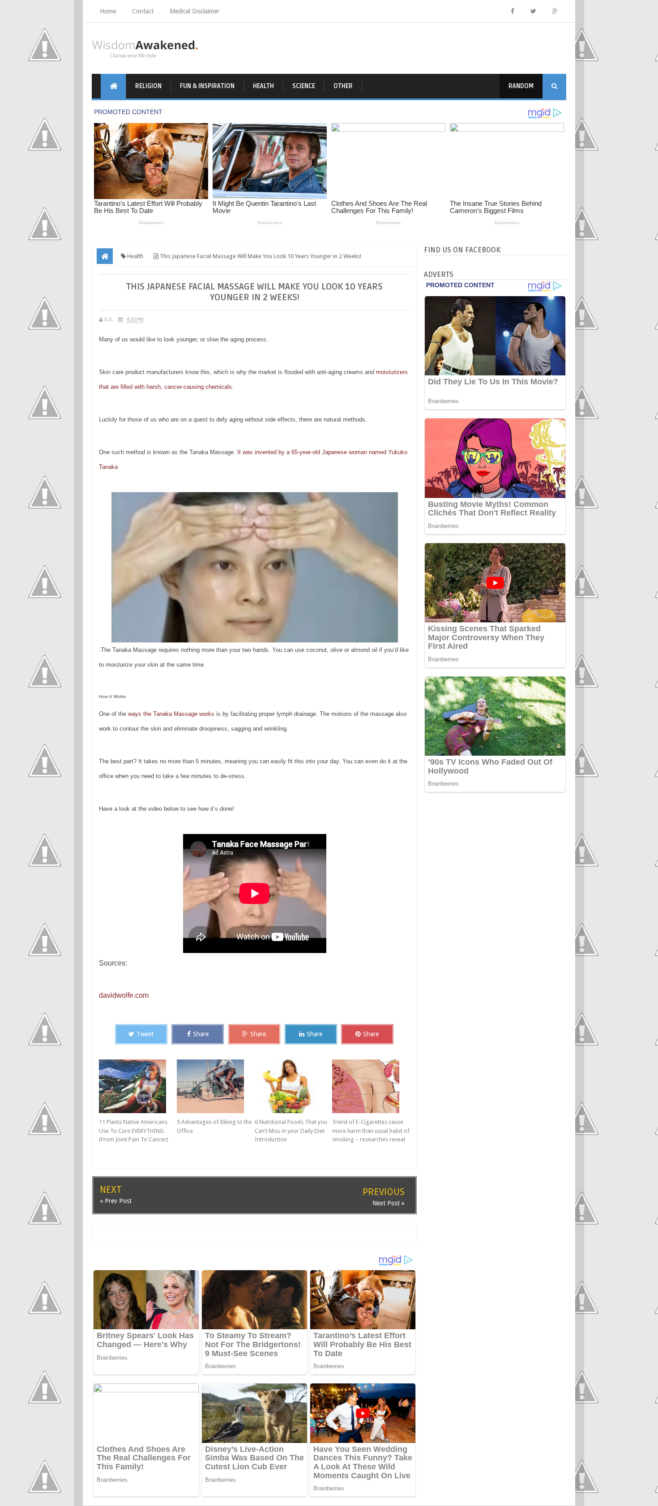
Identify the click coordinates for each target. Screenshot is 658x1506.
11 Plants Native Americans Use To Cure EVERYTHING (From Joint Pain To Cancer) (133, 1131)
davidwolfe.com (124, 995)
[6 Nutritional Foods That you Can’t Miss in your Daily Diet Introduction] (294, 1086)
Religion (148, 86)
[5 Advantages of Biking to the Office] (216, 1086)
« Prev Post (116, 1200)
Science (303, 86)
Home (108, 11)
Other (343, 86)
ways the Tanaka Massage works (171, 713)
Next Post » (388, 1203)
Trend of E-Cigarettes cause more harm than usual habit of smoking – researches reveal (371, 1131)
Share (201, 1034)
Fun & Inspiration (207, 86)
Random (521, 86)
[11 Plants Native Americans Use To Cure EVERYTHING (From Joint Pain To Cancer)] (138, 1086)
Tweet (145, 1034)
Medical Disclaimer (194, 11)
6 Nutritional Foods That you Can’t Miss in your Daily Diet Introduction (291, 1131)
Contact (143, 11)
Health (263, 86)
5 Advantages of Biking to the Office (214, 1126)
